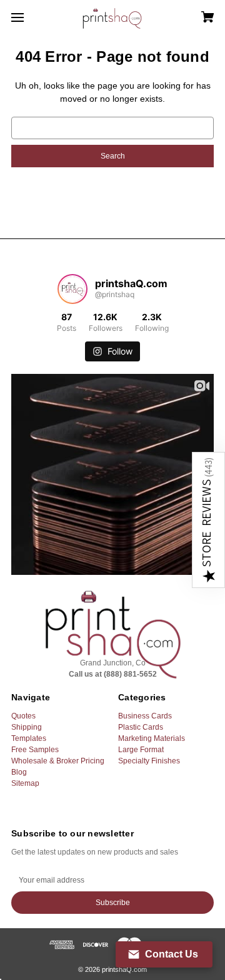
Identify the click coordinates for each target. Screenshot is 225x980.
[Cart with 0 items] (193, 13)
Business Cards (145, 716)
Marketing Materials (151, 738)
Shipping (26, 727)
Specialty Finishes (149, 761)
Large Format (141, 749)
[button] (208, 520)
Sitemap (25, 783)
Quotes (23, 716)
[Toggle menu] (28, 17)
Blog (19, 772)
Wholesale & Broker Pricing (57, 761)
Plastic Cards (140, 727)
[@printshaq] (72, 289)
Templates (28, 738)
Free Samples (35, 749)
